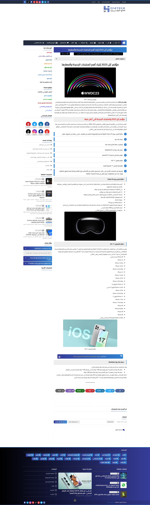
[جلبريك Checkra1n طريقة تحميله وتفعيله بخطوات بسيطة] (49, 181)
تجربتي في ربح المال (44, 145)
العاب (72, 43)
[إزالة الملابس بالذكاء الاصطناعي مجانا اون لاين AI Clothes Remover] (123, 476)
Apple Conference (98, 249)
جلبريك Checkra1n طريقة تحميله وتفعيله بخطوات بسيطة (34, 182)
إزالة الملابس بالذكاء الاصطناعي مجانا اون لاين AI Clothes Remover (107, 477)
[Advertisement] (75, 27)
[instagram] (40, 2)
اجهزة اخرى (105, 455)
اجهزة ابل (83, 54)
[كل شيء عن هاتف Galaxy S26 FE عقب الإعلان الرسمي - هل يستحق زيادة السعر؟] (75, 481)
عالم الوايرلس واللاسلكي (43, 161)
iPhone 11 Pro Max (118, 302)
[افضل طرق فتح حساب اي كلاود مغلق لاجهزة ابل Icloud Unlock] (49, 208)
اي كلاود (45, 455)
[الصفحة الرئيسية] (124, 42)
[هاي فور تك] (114, 9)
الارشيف (52, 490)
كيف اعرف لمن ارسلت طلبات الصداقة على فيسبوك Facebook (35, 233)
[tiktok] (28, 2)
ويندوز (91, 43)
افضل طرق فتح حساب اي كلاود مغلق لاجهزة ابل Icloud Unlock (35, 209)
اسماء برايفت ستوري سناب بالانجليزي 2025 (106, 494)
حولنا (99, 2)
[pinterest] (34, 2)
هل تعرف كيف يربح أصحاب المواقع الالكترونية (38, 153)
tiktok (48, 170)
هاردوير (42, 459)
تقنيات (114, 459)
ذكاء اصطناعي (38, 43)
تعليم (122, 459)
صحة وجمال (63, 43)
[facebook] (48, 2)
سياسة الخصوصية (116, 2)
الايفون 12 (114, 284)
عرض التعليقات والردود (60, 422)
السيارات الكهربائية (73, 455)
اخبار (116, 43)
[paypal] (31, 2)
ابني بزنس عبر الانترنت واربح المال (41, 149)
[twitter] (42, 2)
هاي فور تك (88, 112)
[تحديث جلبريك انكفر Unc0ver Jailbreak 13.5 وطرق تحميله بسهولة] (49, 193)
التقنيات (82, 134)
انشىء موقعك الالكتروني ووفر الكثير (39, 157)
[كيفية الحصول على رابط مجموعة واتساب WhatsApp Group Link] (123, 485)
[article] (73, 400)
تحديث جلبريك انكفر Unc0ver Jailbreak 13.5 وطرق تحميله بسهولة (36, 195)
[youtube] (37, 2)
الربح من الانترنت (51, 43)
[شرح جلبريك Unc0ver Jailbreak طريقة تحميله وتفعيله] (49, 220)
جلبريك (107, 459)
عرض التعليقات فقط (73, 422)
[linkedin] (45, 2)
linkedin (47, 165)
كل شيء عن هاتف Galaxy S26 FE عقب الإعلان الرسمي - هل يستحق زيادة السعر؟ (77, 492)
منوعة (58, 459)
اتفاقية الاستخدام (106, 2)
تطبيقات (29, 455)
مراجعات (83, 43)
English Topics (104, 462)
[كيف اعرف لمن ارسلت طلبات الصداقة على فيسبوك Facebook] (49, 232)
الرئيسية (124, 2)
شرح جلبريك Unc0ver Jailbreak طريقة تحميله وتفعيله (35, 221)
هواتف (122, 462)
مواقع (50, 459)
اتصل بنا (93, 2)
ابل (108, 43)
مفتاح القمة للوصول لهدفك (45, 103)
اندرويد (100, 43)
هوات (34, 459)
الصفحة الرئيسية (95, 54)
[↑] (75, 500)
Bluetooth (106, 205)
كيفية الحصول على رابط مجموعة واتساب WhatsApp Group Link (107, 486)
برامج (37, 455)
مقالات (66, 459)
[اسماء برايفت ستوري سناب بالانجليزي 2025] (123, 494)
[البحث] (24, 2)
